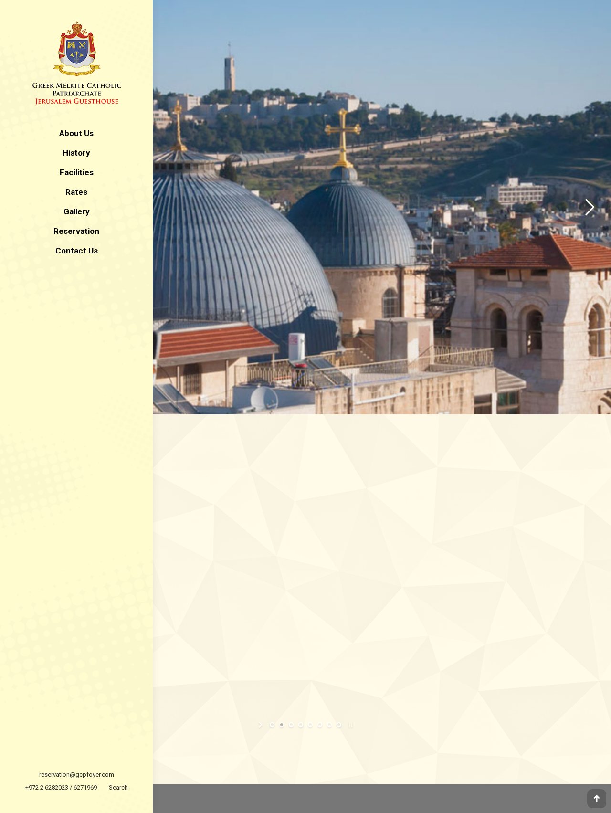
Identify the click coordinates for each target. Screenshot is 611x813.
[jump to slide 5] (310, 724)
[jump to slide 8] (339, 724)
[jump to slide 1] (272, 724)
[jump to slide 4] (301, 724)
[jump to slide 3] (291, 724)
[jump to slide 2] (281, 724)
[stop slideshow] (350, 724)
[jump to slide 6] (320, 724)
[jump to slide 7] (329, 724)
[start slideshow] (261, 724)
